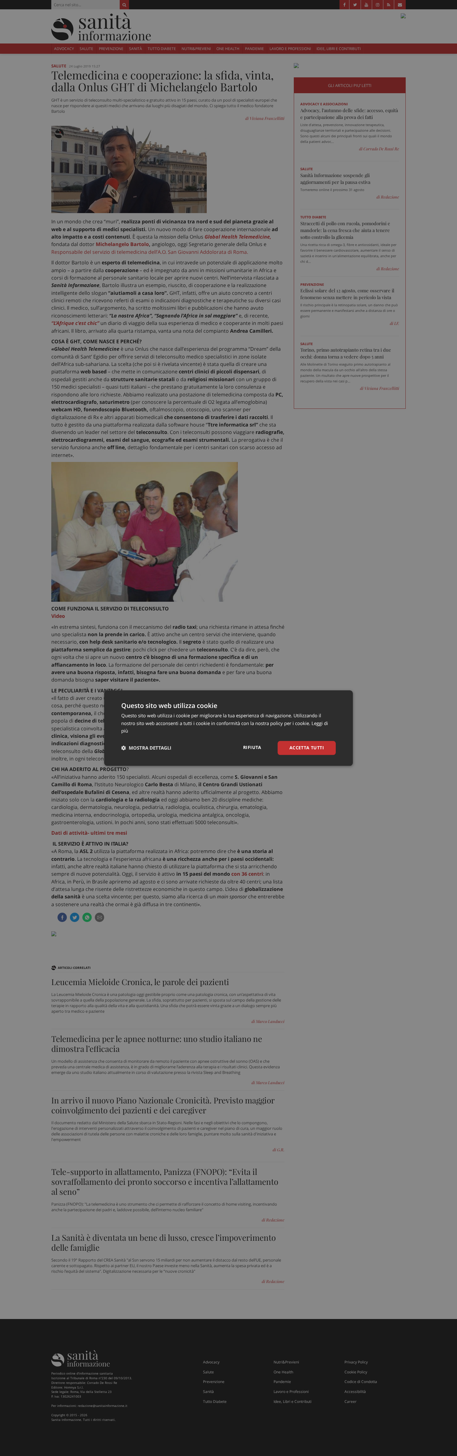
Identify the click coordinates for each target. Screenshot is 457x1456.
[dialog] (228, 728)
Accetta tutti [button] (306, 748)
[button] (146, 748)
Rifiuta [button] (252, 747)
